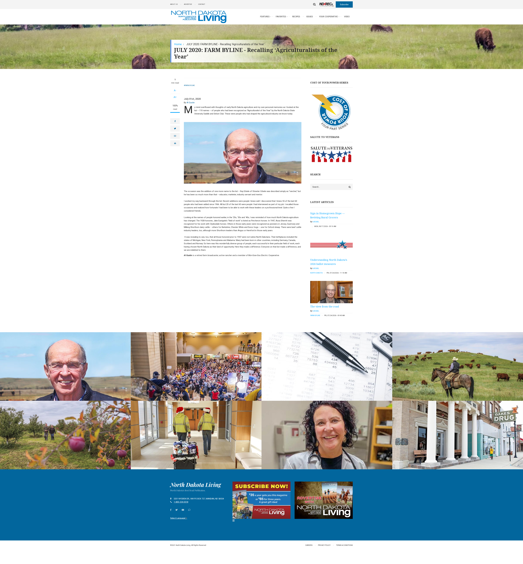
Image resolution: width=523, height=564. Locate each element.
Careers (308, 545)
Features (265, 16)
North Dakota (316, 273)
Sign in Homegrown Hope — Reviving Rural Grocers (327, 215)
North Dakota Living (195, 485)
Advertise (188, 4)
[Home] (198, 16)
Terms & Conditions (344, 545)
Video (347, 16)
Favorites (281, 16)
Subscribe (344, 4)
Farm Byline (190, 85)
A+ (175, 97)
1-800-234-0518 (181, 502)
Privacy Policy (324, 545)
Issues (309, 16)
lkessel (316, 222)
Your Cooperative (328, 16)
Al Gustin (191, 102)
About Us (174, 4)
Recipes (296, 16)
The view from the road (324, 306)
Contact (201, 4)
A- (175, 90)
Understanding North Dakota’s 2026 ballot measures (328, 262)
